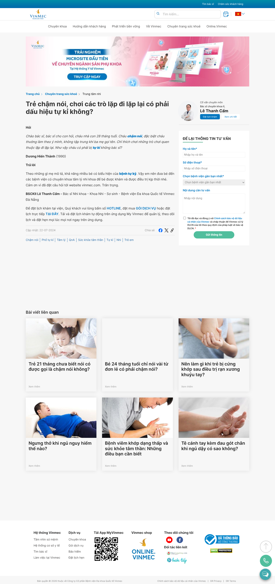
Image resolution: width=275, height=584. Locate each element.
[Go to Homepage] (38, 14)
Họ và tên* (190, 149)
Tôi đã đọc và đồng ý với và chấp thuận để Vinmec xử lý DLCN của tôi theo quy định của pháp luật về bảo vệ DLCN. (215, 223)
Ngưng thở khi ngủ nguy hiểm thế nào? (60, 446)
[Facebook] (160, 230)
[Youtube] (169, 540)
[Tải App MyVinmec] (106, 549)
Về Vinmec (153, 26)
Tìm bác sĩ (208, 3)
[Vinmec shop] (143, 549)
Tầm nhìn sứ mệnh (46, 539)
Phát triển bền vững (126, 26)
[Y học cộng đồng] (177, 553)
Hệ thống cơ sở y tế (47, 545)
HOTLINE (114, 208)
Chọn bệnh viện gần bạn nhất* (203, 176)
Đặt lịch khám (210, 116)
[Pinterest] (172, 230)
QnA (72, 240)
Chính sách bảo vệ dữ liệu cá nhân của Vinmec (181, 581)
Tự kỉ (109, 240)
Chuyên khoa (57, 26)
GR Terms (231, 581)
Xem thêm (34, 386)
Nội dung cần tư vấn (196, 190)
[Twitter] (166, 230)
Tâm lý (61, 240)
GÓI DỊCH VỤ (146, 208)
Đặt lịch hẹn (76, 557)
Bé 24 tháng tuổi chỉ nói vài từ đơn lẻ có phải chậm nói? (136, 366)
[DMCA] (221, 550)
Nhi (119, 240)
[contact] (266, 561)
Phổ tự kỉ (47, 240)
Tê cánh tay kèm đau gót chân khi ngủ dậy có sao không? (213, 446)
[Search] (158, 14)
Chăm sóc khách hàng (230, 3)
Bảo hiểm (75, 551)
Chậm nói (32, 240)
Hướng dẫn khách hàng (89, 26)
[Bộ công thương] (221, 539)
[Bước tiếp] (177, 560)
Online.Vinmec (217, 26)
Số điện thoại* (192, 162)
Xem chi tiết (230, 116)
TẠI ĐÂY (52, 214)
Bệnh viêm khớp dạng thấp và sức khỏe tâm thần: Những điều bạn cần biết (136, 449)
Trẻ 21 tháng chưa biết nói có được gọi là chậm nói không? (59, 366)
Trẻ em (129, 240)
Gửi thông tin (214, 234)
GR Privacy (215, 581)
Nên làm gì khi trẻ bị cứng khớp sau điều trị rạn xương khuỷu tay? (210, 369)
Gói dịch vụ (76, 545)
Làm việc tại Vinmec (47, 557)
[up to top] (266, 547)
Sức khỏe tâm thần (90, 240)
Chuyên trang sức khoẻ (183, 26)
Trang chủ (33, 94)
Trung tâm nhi (92, 94)
